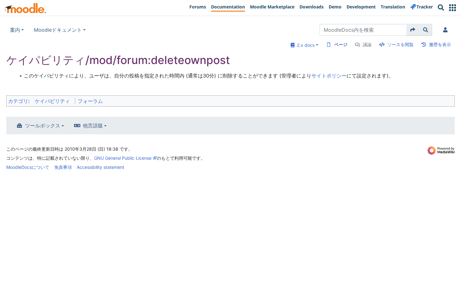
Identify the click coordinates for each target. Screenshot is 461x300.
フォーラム (90, 101)
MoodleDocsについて (27, 167)
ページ (340, 44)
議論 (367, 44)
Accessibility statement (100, 167)
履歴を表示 (440, 44)
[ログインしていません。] (446, 30)
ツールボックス (42, 125)
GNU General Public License (122, 158)
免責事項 (63, 167)
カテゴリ (18, 101)
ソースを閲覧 (400, 44)
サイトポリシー (329, 75)
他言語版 (93, 125)
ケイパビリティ (52, 101)
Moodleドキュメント (58, 30)
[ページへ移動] (412, 30)
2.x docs (304, 45)
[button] (452, 8)
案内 (15, 30)
